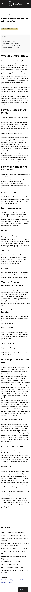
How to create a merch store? (10, 41)
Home (2, 14)
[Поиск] (2, 4)
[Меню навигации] (28, 4)
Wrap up (4, 50)
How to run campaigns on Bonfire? (11, 43)
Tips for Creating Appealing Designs (11, 45)
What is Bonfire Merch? (8, 39)
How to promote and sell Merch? (10, 47)
